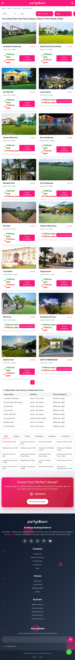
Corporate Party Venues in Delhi (10, 461)
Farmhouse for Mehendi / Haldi (64, 449)
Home (3, 8)
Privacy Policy (37, 561)
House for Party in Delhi (64, 442)
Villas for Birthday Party (46, 466)
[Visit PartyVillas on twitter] (37, 541)
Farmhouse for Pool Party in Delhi (45, 455)
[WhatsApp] (69, 652)
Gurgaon (16, 436)
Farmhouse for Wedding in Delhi (46, 449)
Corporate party (37, 608)
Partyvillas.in (33, 653)
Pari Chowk (16, 8)
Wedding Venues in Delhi (10, 448)
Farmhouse (38, 581)
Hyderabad (65, 436)
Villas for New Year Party (65, 460)
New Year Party (27, 8)
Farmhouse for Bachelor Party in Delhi (64, 455)
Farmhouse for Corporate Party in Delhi (64, 467)
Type (22, 14)
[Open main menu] (3, 3)
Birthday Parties (37, 612)
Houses (37, 592)
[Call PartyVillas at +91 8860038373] (72, 3)
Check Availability (27, 58)
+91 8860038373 (10, 646)
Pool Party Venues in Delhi (8, 455)
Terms (41, 657)
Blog (37, 568)
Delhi (6, 436)
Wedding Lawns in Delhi (28, 448)
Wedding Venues (37, 604)
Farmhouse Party (37, 619)
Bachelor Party (37, 615)
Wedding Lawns (37, 588)
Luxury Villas (37, 584)
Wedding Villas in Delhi (28, 460)
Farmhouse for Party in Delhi (28, 442)
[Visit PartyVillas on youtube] (50, 541)
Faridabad (52, 436)
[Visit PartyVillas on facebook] (24, 541)
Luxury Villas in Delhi (45, 442)
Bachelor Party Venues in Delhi (28, 467)
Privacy (34, 657)
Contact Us (38, 554)
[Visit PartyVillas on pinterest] (43, 541)
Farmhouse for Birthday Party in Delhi (28, 455)
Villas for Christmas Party (45, 461)
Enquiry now (37, 565)
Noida (9, 8)
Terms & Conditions (37, 557)
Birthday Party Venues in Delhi (10, 467)
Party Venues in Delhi (9, 442)
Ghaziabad (39, 436)
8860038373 (40, 494)
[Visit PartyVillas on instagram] (31, 541)
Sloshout (10, 534)
